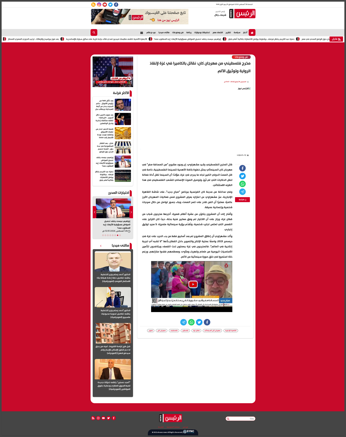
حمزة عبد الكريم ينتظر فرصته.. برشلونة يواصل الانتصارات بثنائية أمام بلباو (280, 39)
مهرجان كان (161, 330)
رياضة (189, 32)
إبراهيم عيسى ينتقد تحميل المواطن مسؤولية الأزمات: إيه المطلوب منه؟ (206, 39)
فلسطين (185, 330)
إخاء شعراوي (241, 155)
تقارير (228, 32)
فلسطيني (174, 330)
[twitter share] (242, 176)
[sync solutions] (188, 432)
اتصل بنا (161, 427)
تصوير (151, 330)
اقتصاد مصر (218, 32)
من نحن (185, 427)
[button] (120, 235)
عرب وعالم (151, 32)
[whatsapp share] (242, 184)
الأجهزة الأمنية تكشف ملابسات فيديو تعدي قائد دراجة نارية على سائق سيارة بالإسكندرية (125, 39)
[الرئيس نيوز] (241, 14)
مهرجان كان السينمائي (212, 330)
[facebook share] (242, 168)
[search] (94, 32)
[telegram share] (242, 191)
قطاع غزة (196, 330)
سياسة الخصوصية (173, 427)
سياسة (237, 32)
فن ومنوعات (178, 32)
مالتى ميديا (164, 32)
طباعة (242, 199)
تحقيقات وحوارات (202, 32)
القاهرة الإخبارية (231, 330)
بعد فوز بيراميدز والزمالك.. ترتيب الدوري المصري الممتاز (52, 39)
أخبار (245, 32)
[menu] (141, 32)
